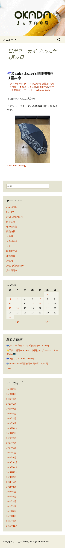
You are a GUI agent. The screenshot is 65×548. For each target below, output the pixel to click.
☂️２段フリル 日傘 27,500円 (20, 358)
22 (47, 308)
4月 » (47, 321)
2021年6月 (11, 521)
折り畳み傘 (30, 86)
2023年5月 (11, 501)
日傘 (8, 246)
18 (17, 308)
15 (47, 303)
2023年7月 (11, 491)
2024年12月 (11, 462)
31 (10, 317)
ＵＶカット (27, 90)
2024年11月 (11, 467)
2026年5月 (11, 403)
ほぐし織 (10, 221)
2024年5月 (11, 481)
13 (32, 303)
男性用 (9, 260)
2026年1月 (11, 423)
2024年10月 (11, 472)
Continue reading (18, 165)
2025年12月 (11, 428)
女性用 (45, 83)
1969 (8, 368)
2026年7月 (11, 394)
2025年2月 (11, 452)
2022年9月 (11, 506)
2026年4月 (11, 408)
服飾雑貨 (10, 255)
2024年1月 (11, 486)
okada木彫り (12, 207)
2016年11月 (11, 525)
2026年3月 (11, 413)
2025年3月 (11, 447)
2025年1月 (11, 457)
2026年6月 (11, 399)
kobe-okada (44, 90)
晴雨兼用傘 (42, 86)
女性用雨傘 (11, 241)
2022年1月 (11, 516)
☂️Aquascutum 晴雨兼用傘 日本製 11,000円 (27, 363)
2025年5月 (11, 438)
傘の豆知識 (11, 226)
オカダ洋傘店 (22, 541)
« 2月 (17, 321)
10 (10, 303)
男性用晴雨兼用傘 (15, 265)
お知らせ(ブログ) (14, 216)
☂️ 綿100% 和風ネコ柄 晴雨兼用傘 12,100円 (27, 345)
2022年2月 (11, 511)
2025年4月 (11, 442)
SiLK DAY (10, 211)
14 (40, 303)
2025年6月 (11, 433)
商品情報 (36, 83)
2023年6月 (11, 496)
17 (10, 308)
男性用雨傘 (11, 270)
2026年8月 (11, 389)
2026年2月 (11, 418)
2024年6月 (11, 477)
